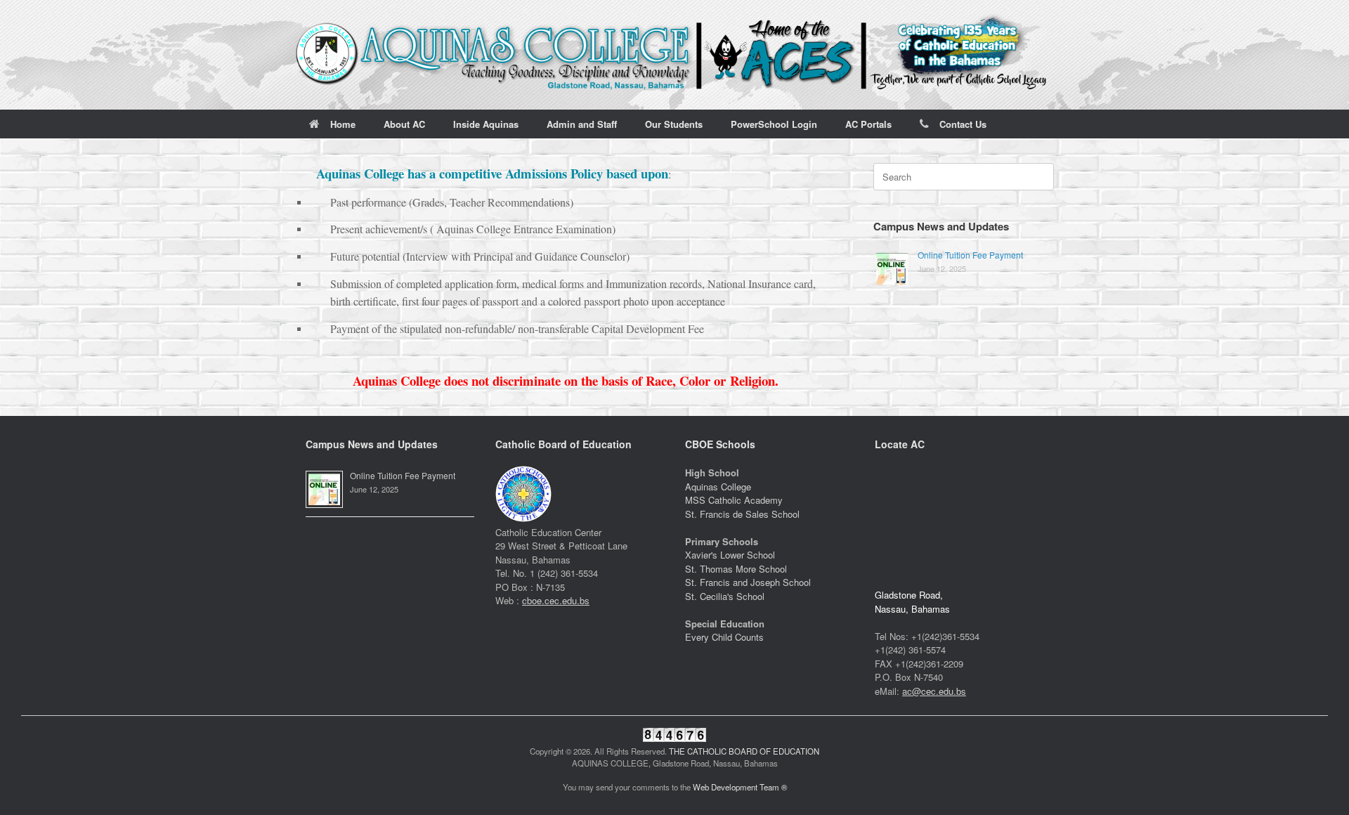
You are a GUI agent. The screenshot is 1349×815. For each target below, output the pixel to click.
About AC (404, 124)
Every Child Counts (724, 637)
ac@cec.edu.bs (934, 691)
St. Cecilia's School (724, 596)
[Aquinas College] (674, 55)
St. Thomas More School (736, 568)
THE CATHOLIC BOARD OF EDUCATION (744, 751)
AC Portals (868, 124)
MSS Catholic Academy (734, 500)
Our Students (674, 124)
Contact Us (962, 124)
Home (343, 124)
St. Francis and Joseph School (748, 582)
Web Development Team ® (740, 787)
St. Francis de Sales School (742, 514)
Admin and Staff (582, 124)
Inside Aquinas (486, 124)
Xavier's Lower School (730, 554)
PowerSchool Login (774, 124)
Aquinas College (718, 486)
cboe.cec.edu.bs (555, 600)
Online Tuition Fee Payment (970, 255)
